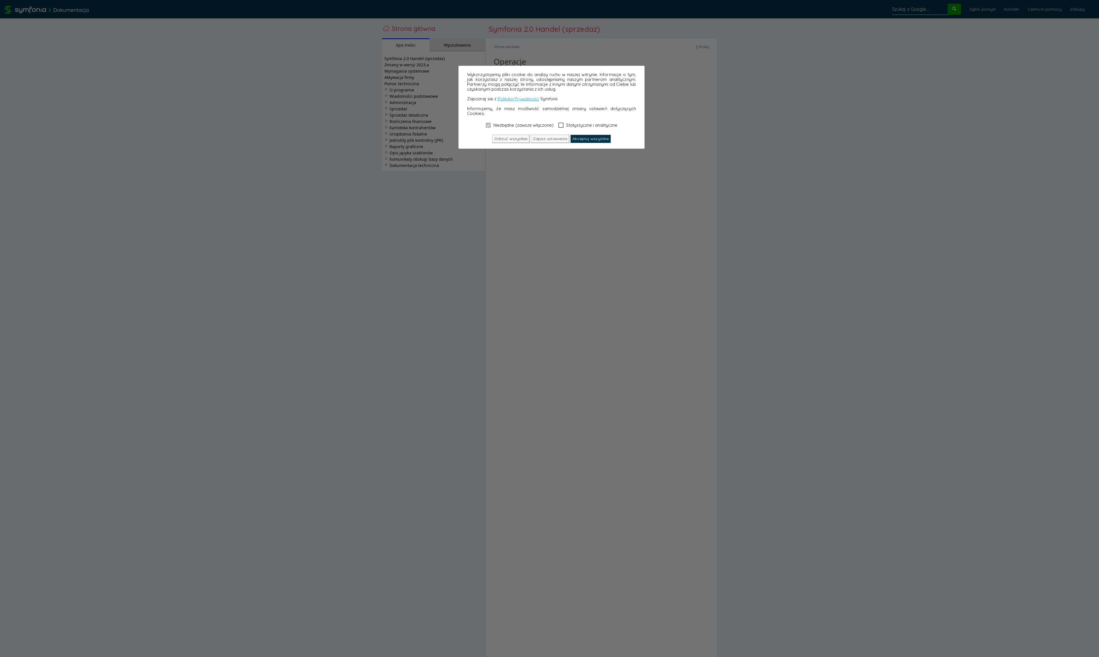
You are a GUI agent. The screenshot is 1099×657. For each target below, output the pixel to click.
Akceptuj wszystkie (590, 138)
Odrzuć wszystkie (511, 138)
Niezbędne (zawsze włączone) (523, 125)
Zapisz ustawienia (550, 138)
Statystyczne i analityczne (591, 125)
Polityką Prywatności (518, 98)
